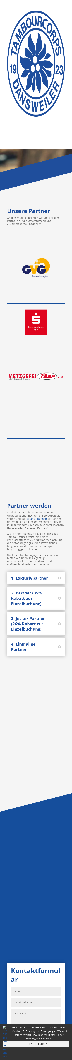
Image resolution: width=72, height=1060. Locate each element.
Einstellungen (38, 1044)
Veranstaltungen (36, 518)
